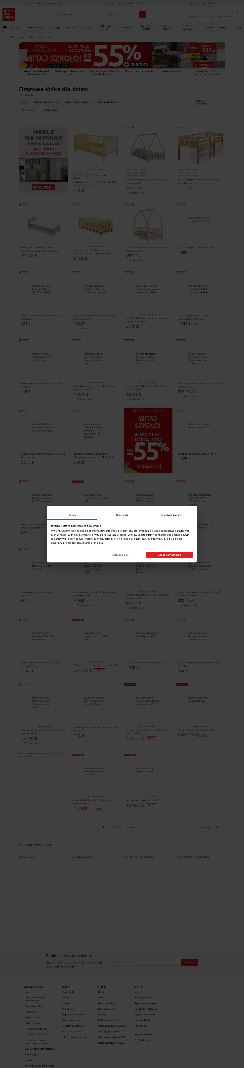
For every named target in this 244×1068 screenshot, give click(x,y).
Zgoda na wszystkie (169, 554)
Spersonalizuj (120, 554)
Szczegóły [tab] (122, 515)
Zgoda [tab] (72, 515)
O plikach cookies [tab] (171, 515)
